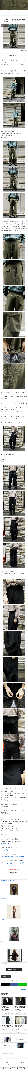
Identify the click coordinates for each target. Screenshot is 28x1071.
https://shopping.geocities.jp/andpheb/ (12, 863)
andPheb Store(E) (21, 1062)
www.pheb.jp (5, 850)
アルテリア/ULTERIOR (7, 976)
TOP (7, 1062)
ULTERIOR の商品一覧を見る (14, 969)
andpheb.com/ (5, 843)
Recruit (7, 1064)
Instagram (21, 1064)
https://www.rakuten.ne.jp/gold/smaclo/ (12, 856)
